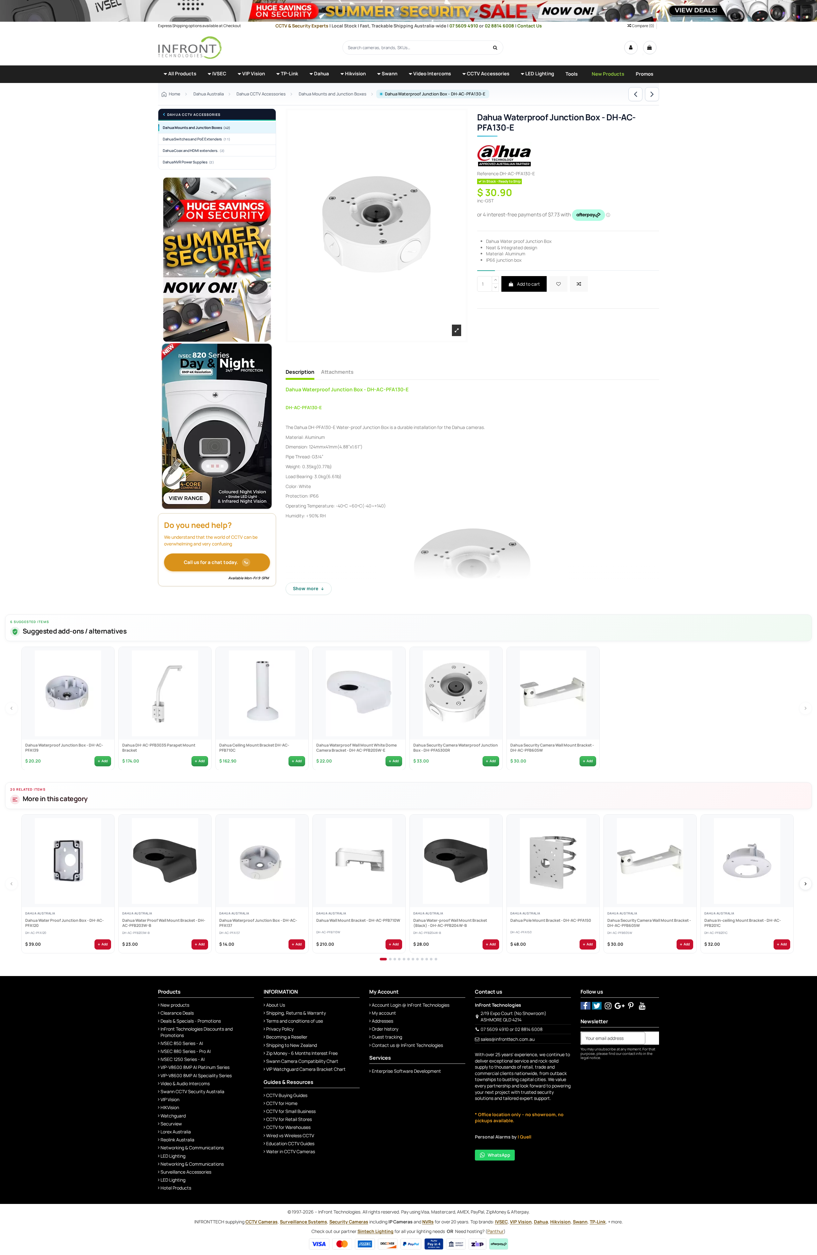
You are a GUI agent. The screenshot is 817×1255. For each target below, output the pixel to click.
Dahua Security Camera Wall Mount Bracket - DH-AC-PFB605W (552, 747)
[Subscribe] (652, 1038)
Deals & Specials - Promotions (191, 1021)
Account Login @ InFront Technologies (410, 1005)
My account (384, 1013)
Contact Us (529, 26)
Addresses (382, 1021)
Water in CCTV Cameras (290, 1151)
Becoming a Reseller (286, 1037)
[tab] (383, 959)
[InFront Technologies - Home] (190, 47)
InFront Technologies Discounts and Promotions (197, 1032)
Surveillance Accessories (186, 1172)
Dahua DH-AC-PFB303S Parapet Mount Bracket (158, 747)
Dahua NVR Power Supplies (188, 162)
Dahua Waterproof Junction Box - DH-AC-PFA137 (258, 923)
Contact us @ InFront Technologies (407, 1045)
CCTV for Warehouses (288, 1127)
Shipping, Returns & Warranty (296, 1013)
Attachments (337, 372)
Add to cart (528, 284)
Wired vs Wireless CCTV (290, 1135)
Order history (385, 1029)
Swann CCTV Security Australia (192, 1091)
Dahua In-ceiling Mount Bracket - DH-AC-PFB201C (742, 923)
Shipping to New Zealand (291, 1045)
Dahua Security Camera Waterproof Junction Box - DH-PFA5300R (455, 747)
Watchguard (173, 1116)
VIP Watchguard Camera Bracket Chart (306, 1069)
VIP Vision (170, 1099)
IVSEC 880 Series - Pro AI (186, 1051)
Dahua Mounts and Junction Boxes (196, 127)
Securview (171, 1124)
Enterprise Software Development (406, 1071)
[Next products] (805, 708)
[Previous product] (635, 94)
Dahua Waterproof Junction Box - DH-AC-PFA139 (64, 747)
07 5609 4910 (464, 26)
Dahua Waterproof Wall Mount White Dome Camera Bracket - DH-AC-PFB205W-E (356, 747)
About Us (275, 1005)
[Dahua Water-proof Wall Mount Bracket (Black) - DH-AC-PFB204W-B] (456, 861)
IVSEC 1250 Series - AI (183, 1059)
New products (175, 1005)
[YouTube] (642, 1005)
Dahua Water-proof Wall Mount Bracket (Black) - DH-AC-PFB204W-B (450, 923)
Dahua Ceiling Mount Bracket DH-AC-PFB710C (254, 747)
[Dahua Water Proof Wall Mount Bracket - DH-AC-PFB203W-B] (165, 861)
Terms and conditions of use (294, 1021)
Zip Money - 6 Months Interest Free (302, 1053)
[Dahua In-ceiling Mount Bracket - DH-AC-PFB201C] (747, 861)
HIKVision (170, 1107)
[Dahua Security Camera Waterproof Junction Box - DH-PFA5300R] (456, 693)
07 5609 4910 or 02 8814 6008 (512, 1029)
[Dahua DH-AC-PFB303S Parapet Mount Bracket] (165, 693)
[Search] (495, 47)
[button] (180, 74)
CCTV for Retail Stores (289, 1119)
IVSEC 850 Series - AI (182, 1043)
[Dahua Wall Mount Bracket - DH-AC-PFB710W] (359, 861)
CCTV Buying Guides (286, 1095)
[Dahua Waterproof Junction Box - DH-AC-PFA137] (262, 861)
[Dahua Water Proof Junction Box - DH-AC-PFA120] (68, 861)
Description (300, 372)
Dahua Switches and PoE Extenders (196, 139)
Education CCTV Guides (290, 1143)
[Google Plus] (620, 1005)
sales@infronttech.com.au (508, 1039)
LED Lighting (173, 1156)
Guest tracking (387, 1037)
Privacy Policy (280, 1029)
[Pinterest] (631, 1005)
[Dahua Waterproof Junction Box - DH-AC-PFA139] (68, 693)
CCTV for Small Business (291, 1111)
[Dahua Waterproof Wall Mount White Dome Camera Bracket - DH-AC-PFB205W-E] (359, 693)
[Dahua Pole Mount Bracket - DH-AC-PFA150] (553, 861)
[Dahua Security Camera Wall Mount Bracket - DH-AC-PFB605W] (553, 693)
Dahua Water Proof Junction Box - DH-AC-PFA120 (64, 923)
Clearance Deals (177, 1013)
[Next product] (652, 94)
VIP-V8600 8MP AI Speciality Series (196, 1075)
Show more (308, 588)
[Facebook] (585, 1005)
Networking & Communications (192, 1148)
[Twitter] (597, 1005)
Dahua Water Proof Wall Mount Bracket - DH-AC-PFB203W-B (163, 923)
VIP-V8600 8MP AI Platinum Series (195, 1067)
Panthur (495, 1231)
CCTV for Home (281, 1103)
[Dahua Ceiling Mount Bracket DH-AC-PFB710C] (262, 693)
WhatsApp (499, 1155)
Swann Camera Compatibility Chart (302, 1061)
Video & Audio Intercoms (185, 1083)
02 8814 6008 (500, 26)
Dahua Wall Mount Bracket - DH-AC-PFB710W (358, 920)
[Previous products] (11, 708)
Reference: (488, 173)
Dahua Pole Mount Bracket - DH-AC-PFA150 (550, 920)
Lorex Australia (176, 1132)
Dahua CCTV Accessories (194, 115)
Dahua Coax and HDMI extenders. (193, 150)
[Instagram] (608, 1005)
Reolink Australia (177, 1140)
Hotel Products (176, 1188)
